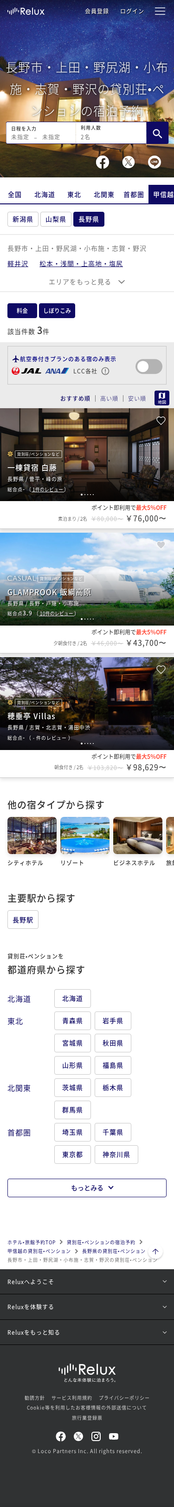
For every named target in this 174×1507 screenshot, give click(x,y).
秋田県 (113, 1042)
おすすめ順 (75, 398)
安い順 (137, 398)
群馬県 (72, 1109)
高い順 (109, 398)
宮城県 (72, 1042)
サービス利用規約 (72, 1397)
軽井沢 (17, 263)
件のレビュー (48, 489)
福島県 (113, 1065)
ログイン (132, 11)
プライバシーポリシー (124, 1397)
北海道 (44, 194)
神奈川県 (116, 1154)
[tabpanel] (87, 454)
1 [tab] (82, 495)
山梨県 (55, 218)
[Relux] (26, 9)
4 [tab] (90, 494)
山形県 (72, 1065)
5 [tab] (93, 494)
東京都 (72, 1154)
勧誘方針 (35, 1397)
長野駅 (23, 919)
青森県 (72, 1020)
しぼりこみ (57, 310)
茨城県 (72, 1087)
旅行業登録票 (87, 1417)
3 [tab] (87, 494)
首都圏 (133, 194)
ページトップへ (155, 1252)
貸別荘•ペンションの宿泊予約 (101, 1242)
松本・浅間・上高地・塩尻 (81, 263)
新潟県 (23, 218)
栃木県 (113, 1087)
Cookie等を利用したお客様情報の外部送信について (87, 1407)
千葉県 (113, 1131)
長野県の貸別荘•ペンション (114, 1250)
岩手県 (113, 1020)
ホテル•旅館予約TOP (31, 1242)
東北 (74, 194)
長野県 (88, 218)
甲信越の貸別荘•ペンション (39, 1250)
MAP (162, 398)
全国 (15, 194)
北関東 (104, 194)
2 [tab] (84, 494)
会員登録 (97, 11)
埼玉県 (72, 1131)
